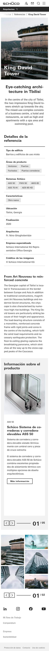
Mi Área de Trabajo (12, 617)
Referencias (19, 14)
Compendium (9, 623)
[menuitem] (5, 609)
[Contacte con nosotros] (32, 3)
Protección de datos (12, 648)
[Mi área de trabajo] (26, 3)
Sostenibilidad (9, 637)
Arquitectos (5, 14)
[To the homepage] (11, 3)
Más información (19, 481)
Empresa (7, 631)
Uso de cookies (38, 648)
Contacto (26, 648)
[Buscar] (38, 3)
